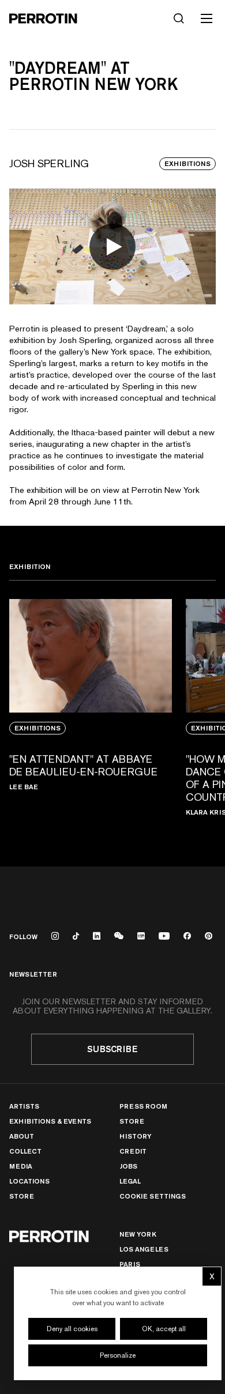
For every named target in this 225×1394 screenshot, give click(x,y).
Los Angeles (143, 1249)
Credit (133, 1151)
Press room (143, 1106)
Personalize (118, 1355)
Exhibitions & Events (50, 1121)
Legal (130, 1181)
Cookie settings (152, 1196)
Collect (25, 1151)
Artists (24, 1106)
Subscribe (112, 1048)
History (135, 1136)
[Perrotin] (43, 18)
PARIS (129, 1264)
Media (20, 1166)
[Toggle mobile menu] (206, 18)
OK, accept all (164, 1328)
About (21, 1136)
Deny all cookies (72, 1328)
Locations (29, 1181)
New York (137, 1234)
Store (21, 1196)
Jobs (128, 1166)
